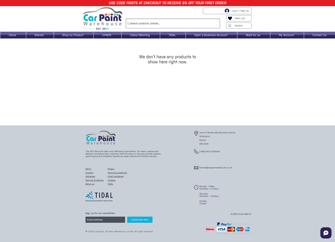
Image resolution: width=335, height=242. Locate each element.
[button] (230, 25)
